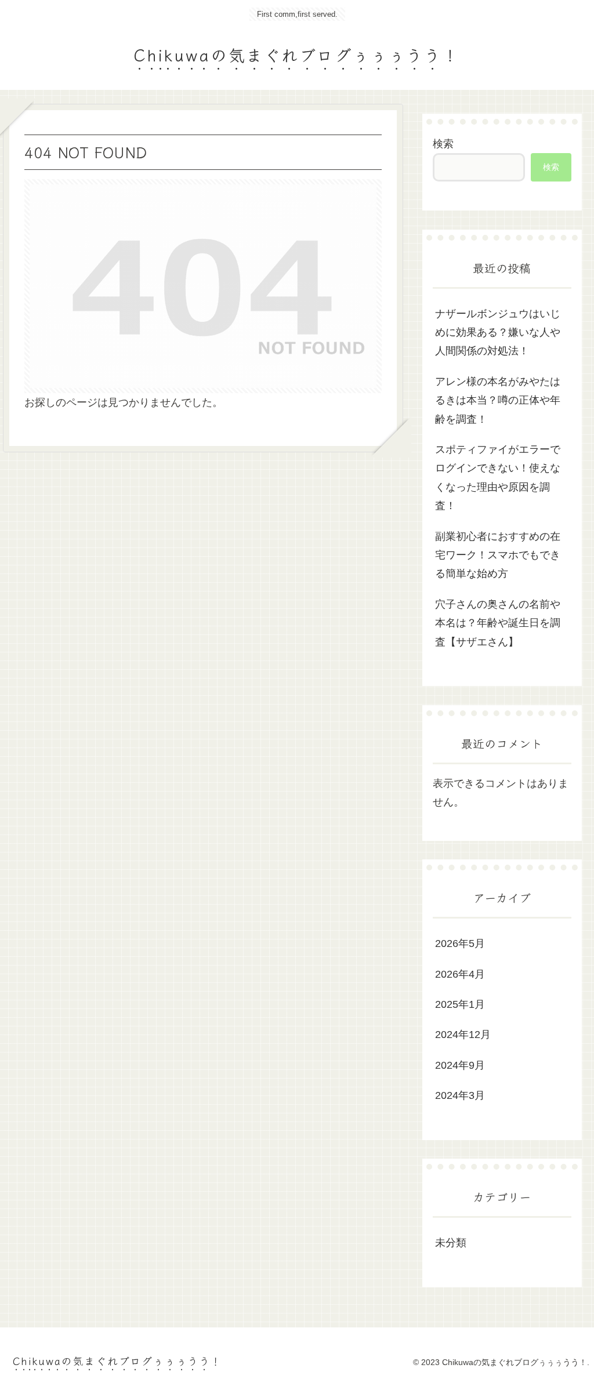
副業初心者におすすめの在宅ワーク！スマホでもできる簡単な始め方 (497, 555)
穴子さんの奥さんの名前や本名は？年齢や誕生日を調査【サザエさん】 (497, 623)
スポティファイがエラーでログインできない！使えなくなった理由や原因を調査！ (497, 477)
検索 (443, 144)
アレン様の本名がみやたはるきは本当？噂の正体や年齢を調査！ (497, 400)
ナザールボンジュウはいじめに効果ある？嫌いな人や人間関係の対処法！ (497, 332)
